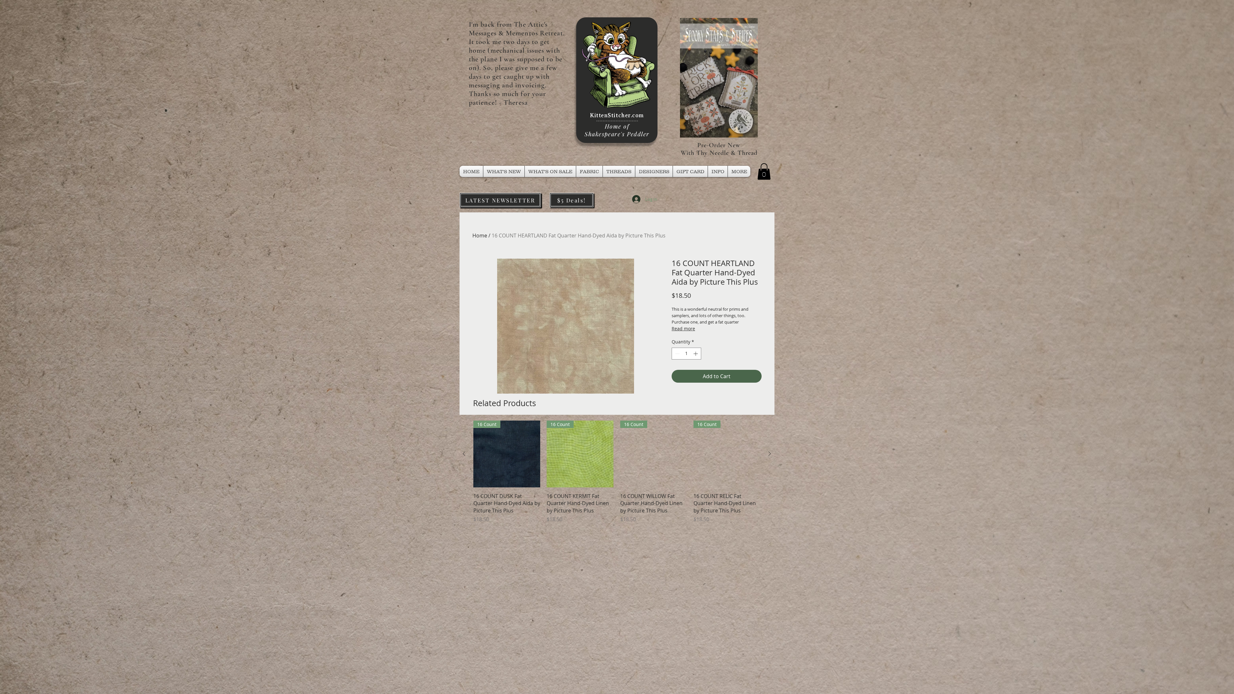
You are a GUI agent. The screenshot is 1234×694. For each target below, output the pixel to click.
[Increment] (696, 353)
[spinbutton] (686, 353)
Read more (683, 328)
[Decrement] (677, 353)
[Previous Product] (464, 454)
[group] (616, 471)
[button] (619, 171)
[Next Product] (769, 454)
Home (479, 235)
